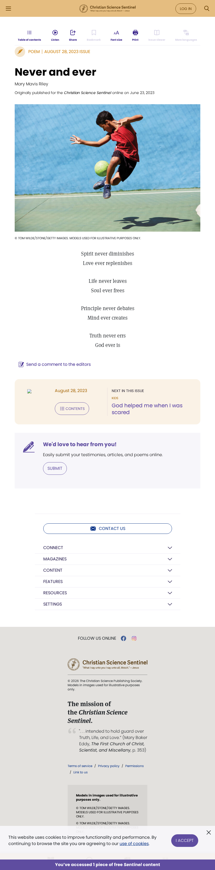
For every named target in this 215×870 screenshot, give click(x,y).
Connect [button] (53, 548)
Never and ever (55, 72)
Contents (75, 408)
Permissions (134, 766)
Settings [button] (52, 604)
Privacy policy (109, 766)
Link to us (80, 772)
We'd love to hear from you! (80, 444)
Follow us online (97, 638)
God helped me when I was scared (147, 409)
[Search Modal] (206, 8)
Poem (34, 52)
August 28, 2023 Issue (67, 52)
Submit (54, 468)
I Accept (185, 840)
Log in (186, 8)
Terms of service (80, 766)
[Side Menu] (8, 8)
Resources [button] (55, 593)
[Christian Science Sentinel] (107, 8)
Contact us (112, 528)
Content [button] (52, 570)
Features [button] (53, 582)
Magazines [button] (55, 559)
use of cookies (134, 844)
